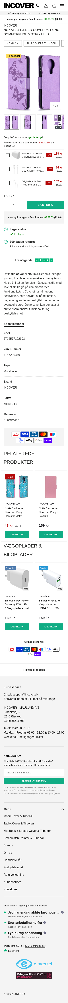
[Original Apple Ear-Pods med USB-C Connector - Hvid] (15, 183)
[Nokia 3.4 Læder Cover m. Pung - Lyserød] (51, 486)
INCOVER (10, 25)
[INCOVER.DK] (19, 5)
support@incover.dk (25, 694)
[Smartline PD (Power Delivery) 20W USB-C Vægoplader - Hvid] (15, 155)
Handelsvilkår (12, 860)
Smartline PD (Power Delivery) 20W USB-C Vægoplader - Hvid (17, 604)
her (58, 793)
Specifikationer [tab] (14, 323)
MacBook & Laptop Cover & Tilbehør (27, 830)
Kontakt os (10, 889)
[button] (54, 6)
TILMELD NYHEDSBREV (34, 781)
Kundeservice (12, 882)
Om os (8, 852)
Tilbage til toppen (34, 669)
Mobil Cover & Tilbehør (18, 816)
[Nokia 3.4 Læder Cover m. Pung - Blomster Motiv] (17, 486)
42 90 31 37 (22, 728)
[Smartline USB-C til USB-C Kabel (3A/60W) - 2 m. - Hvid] (15, 169)
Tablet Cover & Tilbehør (19, 823)
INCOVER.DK (18, 994)
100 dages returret (22, 241)
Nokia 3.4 (13, 43)
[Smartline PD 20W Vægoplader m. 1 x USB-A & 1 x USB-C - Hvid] (51, 578)
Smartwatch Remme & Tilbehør (24, 838)
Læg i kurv (45, 204)
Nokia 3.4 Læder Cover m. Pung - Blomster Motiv (14, 512)
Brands (8, 845)
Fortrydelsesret (13, 867)
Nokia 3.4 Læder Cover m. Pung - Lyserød (48, 512)
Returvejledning (14, 874)
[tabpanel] (34, 376)
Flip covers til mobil (41, 43)
